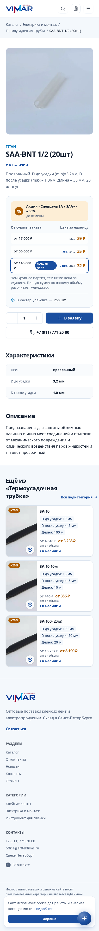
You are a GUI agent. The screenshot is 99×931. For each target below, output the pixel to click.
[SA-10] (49, 531)
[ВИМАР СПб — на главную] (20, 8)
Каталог (12, 24)
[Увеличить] (37, 318)
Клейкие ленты (18, 803)
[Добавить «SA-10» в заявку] (30, 549)
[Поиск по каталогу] (63, 8)
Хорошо (49, 918)
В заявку (72, 318)
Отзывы (12, 781)
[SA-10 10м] (49, 586)
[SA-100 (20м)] (49, 641)
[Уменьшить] (12, 318)
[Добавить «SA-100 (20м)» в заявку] (30, 659)
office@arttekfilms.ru (22, 848)
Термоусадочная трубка (25, 30)
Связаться (16, 729)
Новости (12, 766)
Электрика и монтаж (40, 24)
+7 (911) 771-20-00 (53, 332)
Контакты (14, 773)
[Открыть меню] (88, 8)
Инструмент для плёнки (26, 818)
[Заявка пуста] (76, 8)
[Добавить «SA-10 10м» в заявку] (30, 604)
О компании (16, 759)
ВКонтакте (21, 865)
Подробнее (43, 908)
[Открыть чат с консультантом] (84, 918)
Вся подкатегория (77, 497)
